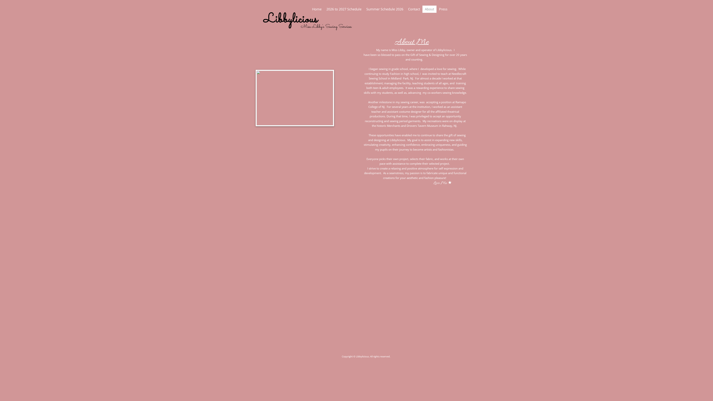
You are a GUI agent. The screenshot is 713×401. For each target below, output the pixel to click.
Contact (414, 9)
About (429, 9)
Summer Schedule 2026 (384, 9)
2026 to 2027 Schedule (344, 9)
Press (443, 9)
